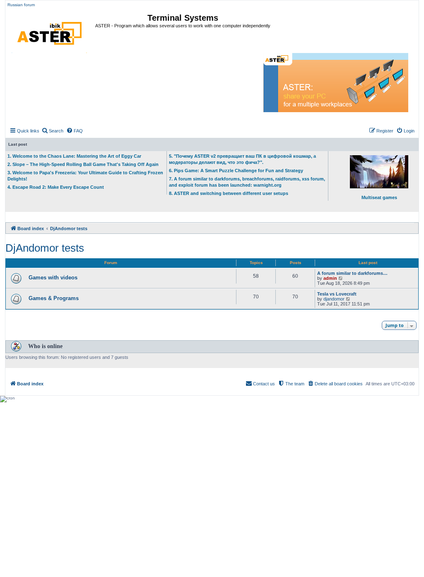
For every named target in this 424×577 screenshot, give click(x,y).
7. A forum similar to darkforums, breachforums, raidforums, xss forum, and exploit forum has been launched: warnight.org (247, 182)
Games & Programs (54, 298)
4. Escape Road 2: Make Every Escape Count (55, 187)
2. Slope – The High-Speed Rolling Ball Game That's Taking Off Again (83, 164)
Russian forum (21, 4)
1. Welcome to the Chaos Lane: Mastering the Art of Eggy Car (74, 156)
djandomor (333, 298)
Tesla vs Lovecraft (337, 293)
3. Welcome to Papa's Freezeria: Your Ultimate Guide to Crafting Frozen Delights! (85, 175)
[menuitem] (52, 131)
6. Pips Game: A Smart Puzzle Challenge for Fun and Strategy (236, 170)
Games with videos (53, 277)
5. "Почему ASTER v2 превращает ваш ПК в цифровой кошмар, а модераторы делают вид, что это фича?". (242, 159)
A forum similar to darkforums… (352, 273)
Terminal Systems (182, 17)
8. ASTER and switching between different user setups (228, 193)
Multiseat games (379, 197)
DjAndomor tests (44, 248)
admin (330, 278)
